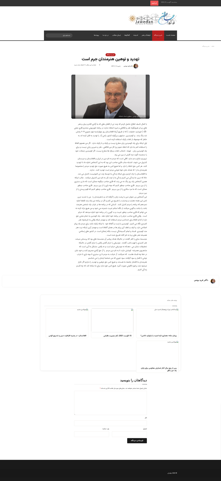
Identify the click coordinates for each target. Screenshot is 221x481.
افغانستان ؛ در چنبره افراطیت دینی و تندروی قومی (67, 336)
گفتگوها (127, 35)
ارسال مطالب (116, 35)
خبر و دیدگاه (158, 35)
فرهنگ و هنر (146, 35)
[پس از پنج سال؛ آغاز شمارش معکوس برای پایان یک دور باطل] (157, 353)
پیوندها (96, 35)
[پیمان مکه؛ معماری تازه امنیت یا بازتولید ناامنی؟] (157, 320)
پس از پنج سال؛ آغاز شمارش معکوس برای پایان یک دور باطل (159, 369)
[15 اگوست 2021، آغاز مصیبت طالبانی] (112, 320)
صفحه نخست (170, 35)
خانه (213, 46)
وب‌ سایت (105, 429)
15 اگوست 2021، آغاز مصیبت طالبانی (117, 336)
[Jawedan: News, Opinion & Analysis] (153, 18)
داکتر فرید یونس (128, 66)
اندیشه (135, 35)
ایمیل (145, 429)
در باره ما (106, 35)
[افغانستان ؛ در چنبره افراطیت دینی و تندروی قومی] (67, 320)
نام (146, 418)
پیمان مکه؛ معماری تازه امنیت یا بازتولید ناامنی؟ (159, 336)
